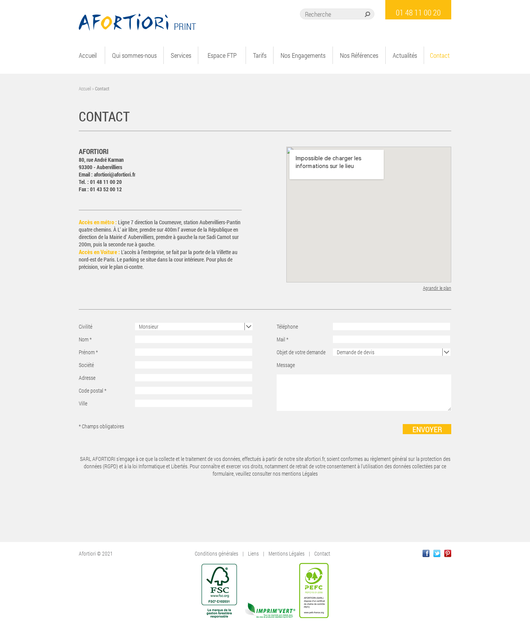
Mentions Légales (286, 553)
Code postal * (92, 390)
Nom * (85, 339)
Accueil (88, 55)
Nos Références (359, 55)
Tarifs (260, 55)
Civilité (85, 326)
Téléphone (287, 326)
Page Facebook (426, 553)
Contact (440, 55)
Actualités (405, 55)
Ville (83, 403)
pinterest (447, 553)
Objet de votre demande (301, 352)
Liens (253, 553)
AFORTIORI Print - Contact (137, 22)
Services (181, 55)
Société (86, 365)
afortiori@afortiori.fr (114, 174)
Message (286, 365)
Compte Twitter (436, 553)
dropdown (248, 326)
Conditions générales (216, 553)
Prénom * (88, 352)
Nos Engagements (303, 55)
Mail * (282, 339)
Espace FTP (222, 55)
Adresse (87, 377)
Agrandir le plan (437, 288)
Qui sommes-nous (134, 55)
